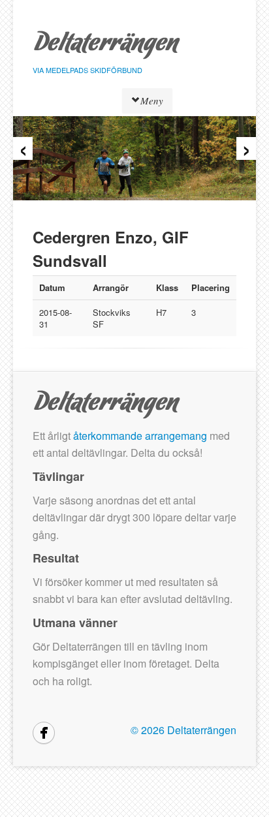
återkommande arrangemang (140, 435)
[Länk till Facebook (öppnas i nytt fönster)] (44, 733)
